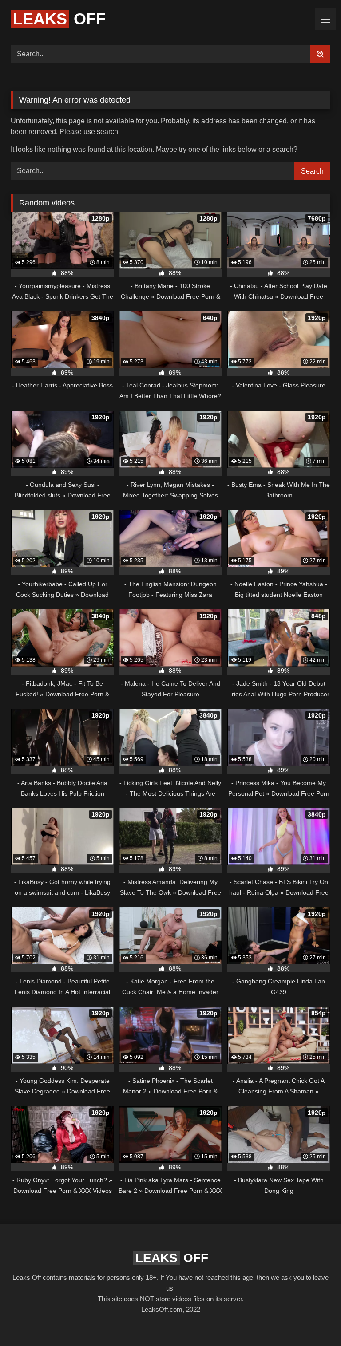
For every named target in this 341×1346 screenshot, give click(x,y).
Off (59, 19)
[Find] (320, 54)
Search (312, 171)
